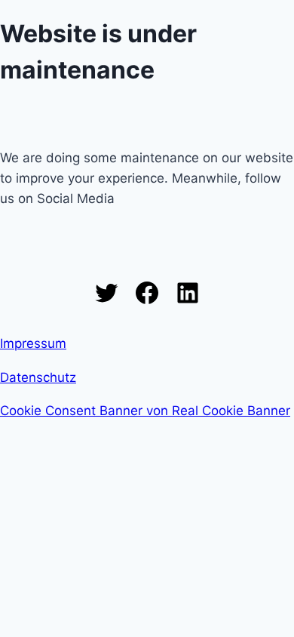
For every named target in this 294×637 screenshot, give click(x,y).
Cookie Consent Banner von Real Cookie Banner (145, 410)
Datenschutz (38, 377)
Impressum (33, 343)
